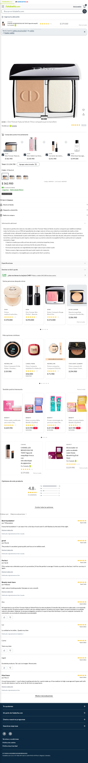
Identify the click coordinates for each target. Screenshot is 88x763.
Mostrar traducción (7, 530)
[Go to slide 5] (47, 329)
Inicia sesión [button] (77, 6)
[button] (44, 11)
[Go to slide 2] (42, 329)
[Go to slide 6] (48, 383)
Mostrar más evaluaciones (44, 696)
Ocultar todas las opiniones (44, 507)
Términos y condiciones (11, 739)
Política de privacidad (10, 746)
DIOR (4, 122)
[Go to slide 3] (43, 383)
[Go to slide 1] (40, 329)
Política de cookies (9, 742)
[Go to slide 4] (45, 329)
